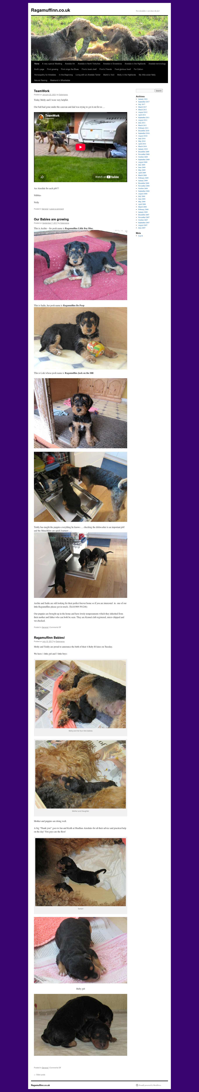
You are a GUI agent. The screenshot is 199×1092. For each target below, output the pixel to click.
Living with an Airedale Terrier (88, 74)
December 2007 (143, 214)
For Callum (138, 69)
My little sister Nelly (147, 74)
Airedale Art (70, 63)
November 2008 (143, 186)
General (45, 209)
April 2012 (142, 115)
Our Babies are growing (51, 219)
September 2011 (143, 117)
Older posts (39, 1074)
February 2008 (143, 209)
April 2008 (142, 204)
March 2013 (142, 109)
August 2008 (142, 193)
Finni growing (52, 69)
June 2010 (141, 138)
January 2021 (143, 99)
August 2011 (142, 120)
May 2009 (141, 170)
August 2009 (142, 162)
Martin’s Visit (108, 74)
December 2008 (143, 183)
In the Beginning (66, 74)
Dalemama (63, 94)
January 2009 (143, 180)
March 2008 (142, 207)
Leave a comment (57, 209)
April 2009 (142, 172)
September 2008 (143, 191)
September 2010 (143, 133)
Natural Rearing (40, 80)
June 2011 (141, 122)
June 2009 (141, 167)
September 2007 (143, 222)
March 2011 (142, 125)
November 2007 (143, 217)
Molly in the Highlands (126, 74)
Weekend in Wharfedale (60, 80)
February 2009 (143, 178)
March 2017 (142, 107)
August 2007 (142, 225)
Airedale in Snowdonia (112, 63)
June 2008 (141, 199)
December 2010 (143, 130)
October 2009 (143, 157)
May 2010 (141, 141)
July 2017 (141, 104)
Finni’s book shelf (89, 69)
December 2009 (143, 151)
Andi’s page (39, 69)
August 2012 (142, 112)
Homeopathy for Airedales (45, 74)
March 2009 (142, 175)
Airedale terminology (157, 63)
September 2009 (143, 159)
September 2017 (143, 101)
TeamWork (42, 91)
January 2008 (143, 212)
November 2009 (143, 154)
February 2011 (143, 128)
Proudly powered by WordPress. (150, 1085)
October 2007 (143, 220)
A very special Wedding (52, 63)
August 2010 (142, 136)
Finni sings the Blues (70, 69)
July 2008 (141, 196)
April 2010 (142, 143)
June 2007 (141, 228)
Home (36, 63)
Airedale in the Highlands (135, 63)
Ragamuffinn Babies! (49, 637)
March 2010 (142, 146)
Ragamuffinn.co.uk (50, 10)
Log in (140, 235)
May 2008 (141, 201)
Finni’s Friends (106, 69)
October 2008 (143, 188)
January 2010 (143, 149)
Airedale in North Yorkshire (89, 63)
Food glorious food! (123, 69)
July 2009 (141, 164)
